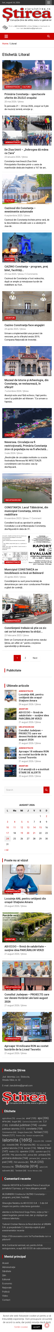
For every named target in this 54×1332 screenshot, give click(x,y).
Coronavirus (9, 1132)
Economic (7, 1283)
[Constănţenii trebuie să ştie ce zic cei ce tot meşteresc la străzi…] (27, 609)
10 (7, 827)
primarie (34, 1158)
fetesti (8, 1135)
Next (35, 658)
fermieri (41, 1132)
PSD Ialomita (21, 1162)
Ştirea (21, 101)
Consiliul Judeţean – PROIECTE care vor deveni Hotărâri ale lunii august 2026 (32, 735)
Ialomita (17, 1140)
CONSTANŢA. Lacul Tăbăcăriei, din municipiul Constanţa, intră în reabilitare (26, 511)
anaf (31, 1118)
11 (14, 827)
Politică (5, 1291)
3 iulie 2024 (9, 453)
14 (34, 827)
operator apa (43, 1152)
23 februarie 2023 (12, 635)
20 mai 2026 (10, 101)
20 (28, 833)
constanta (34, 1128)
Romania (8, 1167)
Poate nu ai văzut (16, 860)
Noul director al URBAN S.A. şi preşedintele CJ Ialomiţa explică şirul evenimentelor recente (26, 1227)
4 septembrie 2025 (13, 215)
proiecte (46, 1158)
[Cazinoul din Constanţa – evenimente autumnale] (27, 189)
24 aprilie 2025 (11, 329)
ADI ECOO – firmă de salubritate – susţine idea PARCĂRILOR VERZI (34, 715)
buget (16, 1121)
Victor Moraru (35, 1171)
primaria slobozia (15, 1158)
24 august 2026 (26, 704)
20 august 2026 (26, 776)
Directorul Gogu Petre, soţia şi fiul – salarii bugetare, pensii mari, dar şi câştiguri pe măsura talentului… (25, 1215)
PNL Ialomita (18, 1155)
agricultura (8, 1118)
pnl (5, 1155)
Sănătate (6, 1271)
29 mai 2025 (10, 274)
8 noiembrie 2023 (12, 518)
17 (7, 833)
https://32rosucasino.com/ (15, 1236)
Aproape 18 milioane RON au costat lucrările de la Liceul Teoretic (34, 754)
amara (20, 1118)
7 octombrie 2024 (12, 391)
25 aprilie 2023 (11, 577)
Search (47, 790)
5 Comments (31, 274)
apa (43, 1118)
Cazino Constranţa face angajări (24, 325)
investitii (13, 1145)
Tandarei (20, 1171)
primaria (45, 1155)
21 (34, 833)
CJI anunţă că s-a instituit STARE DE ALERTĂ (34, 771)
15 (40, 827)
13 (28, 827)
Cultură (26, 87)
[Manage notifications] (47, 1325)
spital (43, 1167)
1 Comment (35, 518)
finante (20, 1136)
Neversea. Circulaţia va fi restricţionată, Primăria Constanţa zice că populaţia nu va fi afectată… (26, 445)
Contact (6, 1300)
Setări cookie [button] (21, 1327)
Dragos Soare (25, 1132)
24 (7, 838)
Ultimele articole (18, 686)
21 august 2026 (26, 722)
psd (7, 1162)
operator (27, 1151)
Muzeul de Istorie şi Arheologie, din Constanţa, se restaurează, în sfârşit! (26, 384)
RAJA (37, 1162)
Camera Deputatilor (32, 1122)
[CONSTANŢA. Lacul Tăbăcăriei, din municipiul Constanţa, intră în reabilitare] (27, 488)
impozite (38, 1141)
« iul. (6, 850)
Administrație (12, 87)
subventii (8, 1170)
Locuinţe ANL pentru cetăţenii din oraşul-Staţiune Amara (31, 697)
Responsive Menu (48, 2)
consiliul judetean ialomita (24, 1127)
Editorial (6, 1279)
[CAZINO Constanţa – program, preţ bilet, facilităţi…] (27, 248)
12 (22, 827)
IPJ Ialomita (27, 1145)
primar (32, 1155)
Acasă (5, 1263)
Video (5, 1295)
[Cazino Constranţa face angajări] (27, 306)
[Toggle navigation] (6, 36)
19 (22, 833)
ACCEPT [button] (36, 1327)
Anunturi (10, 318)
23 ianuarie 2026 (12, 157)
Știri (4, 1275)
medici (14, 1152)
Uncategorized (13, 500)
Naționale (7, 1287)
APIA (6, 1121)
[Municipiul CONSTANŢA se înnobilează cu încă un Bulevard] (27, 550)
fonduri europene (35, 1135)
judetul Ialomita (12, 1148)
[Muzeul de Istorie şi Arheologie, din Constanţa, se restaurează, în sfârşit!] (27, 361)
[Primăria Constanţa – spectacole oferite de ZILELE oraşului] (27, 75)
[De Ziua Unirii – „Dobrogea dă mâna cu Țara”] (27, 130)
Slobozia (26, 1166)
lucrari (30, 1148)
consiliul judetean (23, 1125)
